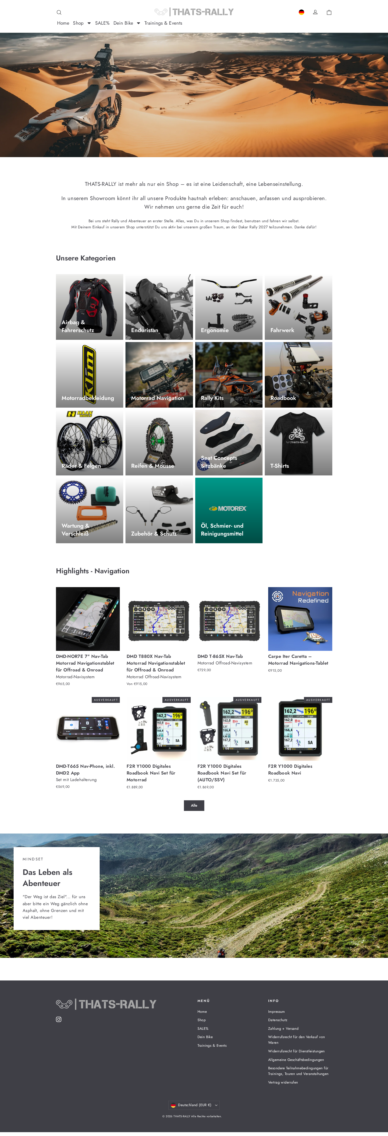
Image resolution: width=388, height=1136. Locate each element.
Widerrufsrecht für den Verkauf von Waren (296, 1039)
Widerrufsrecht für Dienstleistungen (296, 1051)
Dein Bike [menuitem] (123, 23)
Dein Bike (205, 1036)
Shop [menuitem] (78, 23)
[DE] (301, 11)
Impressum (276, 1011)
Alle (194, 805)
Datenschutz (277, 1020)
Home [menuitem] (63, 23)
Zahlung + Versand (283, 1028)
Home (202, 1011)
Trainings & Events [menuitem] (163, 23)
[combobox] (301, 11)
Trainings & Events (212, 1045)
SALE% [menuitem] (102, 23)
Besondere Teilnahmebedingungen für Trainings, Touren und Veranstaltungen (298, 1070)
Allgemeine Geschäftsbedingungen (296, 1059)
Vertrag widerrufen (283, 1082)
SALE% (203, 1028)
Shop (202, 1020)
